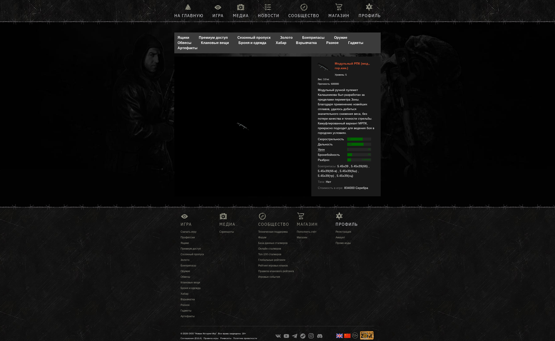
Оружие (340, 37)
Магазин (338, 15)
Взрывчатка (306, 43)
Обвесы (184, 43)
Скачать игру (188, 231)
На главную (188, 15)
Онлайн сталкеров (269, 248)
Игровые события (269, 276)
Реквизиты (225, 338)
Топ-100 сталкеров (269, 254)
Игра (218, 15)
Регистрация (343, 231)
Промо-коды (343, 243)
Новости (268, 15)
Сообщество (303, 15)
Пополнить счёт (307, 231)
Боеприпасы (313, 37)
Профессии (188, 237)
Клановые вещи (215, 43)
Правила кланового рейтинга (276, 271)
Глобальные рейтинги (271, 259)
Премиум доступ (213, 37)
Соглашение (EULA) (191, 338)
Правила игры (211, 338)
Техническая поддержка (273, 231)
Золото (286, 37)
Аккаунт (340, 237)
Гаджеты (355, 43)
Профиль (370, 15)
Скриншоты (226, 231)
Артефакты (188, 48)
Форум (262, 237)
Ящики (183, 37)
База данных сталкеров (272, 243)
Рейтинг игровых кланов (273, 265)
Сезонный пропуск (254, 37)
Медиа (241, 15)
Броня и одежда (252, 43)
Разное (332, 43)
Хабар (281, 43)
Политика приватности (245, 338)
